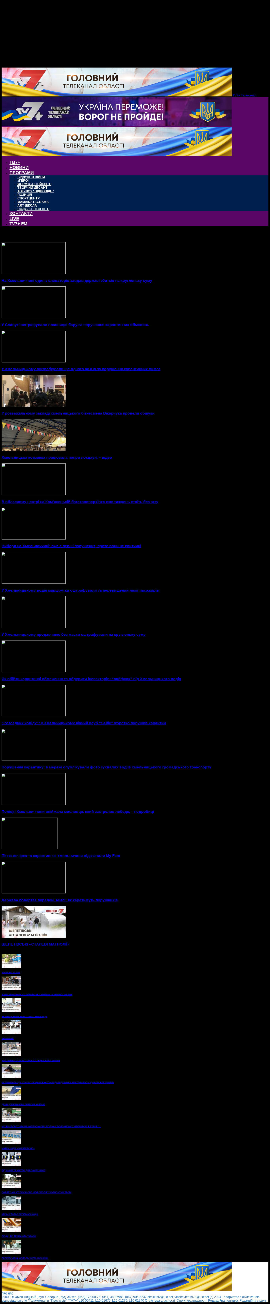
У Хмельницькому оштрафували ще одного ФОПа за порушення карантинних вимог (81, 369)
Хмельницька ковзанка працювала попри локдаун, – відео (57, 457)
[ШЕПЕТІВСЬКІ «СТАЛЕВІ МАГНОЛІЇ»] (34, 936)
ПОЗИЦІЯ (24, 194)
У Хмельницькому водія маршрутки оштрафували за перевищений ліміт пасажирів (80, 590)
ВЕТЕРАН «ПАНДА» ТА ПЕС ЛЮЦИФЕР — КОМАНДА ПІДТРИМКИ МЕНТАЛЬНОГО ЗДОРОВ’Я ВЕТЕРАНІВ (58, 1082)
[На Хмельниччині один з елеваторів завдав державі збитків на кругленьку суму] (34, 273)
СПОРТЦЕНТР (28, 198)
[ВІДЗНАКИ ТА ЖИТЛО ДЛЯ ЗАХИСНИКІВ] (11, 1165)
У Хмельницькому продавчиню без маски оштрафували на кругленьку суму (74, 634)
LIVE (14, 218)
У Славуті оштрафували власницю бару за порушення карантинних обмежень (75, 325)
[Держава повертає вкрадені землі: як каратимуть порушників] (34, 892)
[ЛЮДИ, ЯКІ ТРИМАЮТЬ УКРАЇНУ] (11, 1231)
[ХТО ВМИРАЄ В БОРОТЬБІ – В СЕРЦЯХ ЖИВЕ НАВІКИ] (11, 1055)
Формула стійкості (34, 184)
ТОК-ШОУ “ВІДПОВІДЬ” (35, 191)
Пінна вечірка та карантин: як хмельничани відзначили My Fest (61, 856)
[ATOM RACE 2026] (11, 967)
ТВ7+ (14, 162)
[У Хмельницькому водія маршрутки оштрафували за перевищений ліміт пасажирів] (34, 582)
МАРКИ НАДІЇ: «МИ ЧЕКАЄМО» (18, 1148)
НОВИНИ (19, 167)
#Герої (22, 180)
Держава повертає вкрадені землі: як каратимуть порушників (60, 900)
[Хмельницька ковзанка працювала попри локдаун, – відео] (34, 450)
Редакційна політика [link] (223, 1300)
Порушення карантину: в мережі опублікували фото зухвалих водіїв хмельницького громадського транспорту (106, 767)
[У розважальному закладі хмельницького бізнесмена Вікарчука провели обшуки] (34, 405)
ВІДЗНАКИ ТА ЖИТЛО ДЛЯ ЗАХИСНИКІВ (23, 1170)
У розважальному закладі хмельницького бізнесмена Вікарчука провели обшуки (78, 413)
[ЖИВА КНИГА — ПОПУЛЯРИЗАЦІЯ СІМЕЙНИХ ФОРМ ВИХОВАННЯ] (11, 989)
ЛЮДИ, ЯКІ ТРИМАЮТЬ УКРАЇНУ (19, 1236)
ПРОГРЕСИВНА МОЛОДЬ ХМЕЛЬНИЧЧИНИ (25, 1258)
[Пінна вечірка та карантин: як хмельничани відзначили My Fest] (30, 848)
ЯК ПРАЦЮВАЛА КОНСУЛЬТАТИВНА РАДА (24, 1016)
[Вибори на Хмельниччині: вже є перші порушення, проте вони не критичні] (34, 538)
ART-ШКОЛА (27, 205)
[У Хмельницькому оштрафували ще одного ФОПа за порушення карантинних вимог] (34, 361)
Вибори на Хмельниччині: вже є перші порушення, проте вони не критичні (71, 546)
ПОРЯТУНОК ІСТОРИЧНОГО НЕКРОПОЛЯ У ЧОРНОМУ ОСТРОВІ (36, 1192)
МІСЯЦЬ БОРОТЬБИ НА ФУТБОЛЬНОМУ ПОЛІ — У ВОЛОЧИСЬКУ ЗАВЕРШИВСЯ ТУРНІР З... (51, 1126)
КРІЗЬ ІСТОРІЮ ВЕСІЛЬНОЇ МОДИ (20, 1214)
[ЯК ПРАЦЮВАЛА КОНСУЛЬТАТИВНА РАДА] (11, 1011)
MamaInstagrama (33, 202)
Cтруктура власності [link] (160, 1300)
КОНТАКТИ (21, 213)
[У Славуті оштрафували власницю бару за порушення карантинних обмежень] (34, 317)
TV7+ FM (18, 223)
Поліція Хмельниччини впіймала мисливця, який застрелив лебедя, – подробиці (78, 811)
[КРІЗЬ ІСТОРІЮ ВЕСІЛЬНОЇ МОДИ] (11, 1209)
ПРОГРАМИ (21, 172)
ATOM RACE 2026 (11, 972)
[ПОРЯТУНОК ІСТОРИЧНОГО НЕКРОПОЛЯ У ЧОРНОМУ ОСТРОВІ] (11, 1187)
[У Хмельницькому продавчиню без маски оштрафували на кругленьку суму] (34, 626)
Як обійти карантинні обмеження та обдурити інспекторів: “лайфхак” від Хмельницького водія (91, 679)
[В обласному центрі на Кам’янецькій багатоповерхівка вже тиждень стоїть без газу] (34, 494)
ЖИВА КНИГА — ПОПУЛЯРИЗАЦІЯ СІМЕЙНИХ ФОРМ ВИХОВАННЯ (37, 994)
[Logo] (117, 125)
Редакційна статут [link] (253, 1300)
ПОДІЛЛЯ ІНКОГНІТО (33, 209)
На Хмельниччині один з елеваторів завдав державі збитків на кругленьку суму (77, 280)
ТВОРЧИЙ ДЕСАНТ (32, 187)
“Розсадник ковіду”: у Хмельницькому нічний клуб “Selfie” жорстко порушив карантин (84, 723)
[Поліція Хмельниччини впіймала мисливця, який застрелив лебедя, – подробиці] (34, 803)
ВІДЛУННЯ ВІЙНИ (31, 177)
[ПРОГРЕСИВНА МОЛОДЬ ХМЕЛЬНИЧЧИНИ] (11, 1252)
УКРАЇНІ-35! (8, 1038)
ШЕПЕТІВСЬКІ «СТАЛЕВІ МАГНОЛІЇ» (35, 944)
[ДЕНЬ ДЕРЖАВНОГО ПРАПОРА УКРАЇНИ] (11, 1099)
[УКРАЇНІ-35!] (11, 1033)
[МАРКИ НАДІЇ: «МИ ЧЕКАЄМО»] (11, 1143)
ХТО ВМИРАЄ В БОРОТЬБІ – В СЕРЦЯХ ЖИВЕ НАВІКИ (31, 1060)
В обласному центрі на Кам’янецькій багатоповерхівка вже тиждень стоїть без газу (80, 502)
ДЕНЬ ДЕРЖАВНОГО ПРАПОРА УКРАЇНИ (23, 1104)
